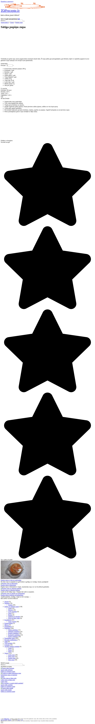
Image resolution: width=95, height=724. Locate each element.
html (19, 719)
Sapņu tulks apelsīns (7, 685)
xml (22, 719)
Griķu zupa (11, 655)
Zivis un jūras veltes (14, 618)
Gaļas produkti (12, 611)
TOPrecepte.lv (10, 10)
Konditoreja (7, 620)
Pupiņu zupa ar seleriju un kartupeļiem (12, 595)
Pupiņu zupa (19, 22)
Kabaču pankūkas (13, 633)
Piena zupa (11, 656)
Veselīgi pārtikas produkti (11, 646)
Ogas (9, 613)
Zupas (12, 22)
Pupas (10, 650)
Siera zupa (11, 660)
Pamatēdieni (8, 626)
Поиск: (3, 20)
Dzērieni (6, 603)
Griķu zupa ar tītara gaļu (8, 680)
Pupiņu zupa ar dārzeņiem (8, 585)
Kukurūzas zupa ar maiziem (9, 675)
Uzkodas (7, 645)
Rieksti (10, 615)
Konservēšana (8, 623)
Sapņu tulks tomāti (6, 690)
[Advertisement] (47, 44)
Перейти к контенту (7, 1)
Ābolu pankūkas (13, 630)
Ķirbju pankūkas (13, 636)
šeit (19, 19)
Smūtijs (10, 605)
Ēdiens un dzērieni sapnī (11, 606)
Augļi (10, 608)
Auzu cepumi (12, 621)
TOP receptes (8, 643)
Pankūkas (7, 628)
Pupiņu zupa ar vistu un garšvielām (11, 580)
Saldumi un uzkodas (14, 616)
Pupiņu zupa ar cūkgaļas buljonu (10, 590)
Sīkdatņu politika (4, 719)
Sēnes (10, 651)
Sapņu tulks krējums (7, 670)
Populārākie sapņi (9, 638)
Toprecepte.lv (5, 22)
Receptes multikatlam (10, 640)
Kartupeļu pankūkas (14, 635)
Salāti (6, 641)
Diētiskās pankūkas (13, 631)
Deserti (6, 601)
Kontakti (9, 719)
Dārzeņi (10, 610)
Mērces (6, 625)
